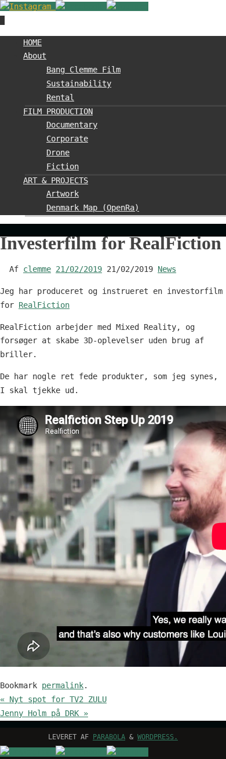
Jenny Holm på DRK (44, 713)
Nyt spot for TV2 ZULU (53, 699)
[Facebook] (81, 6)
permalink (62, 685)
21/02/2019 (79, 269)
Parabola (109, 737)
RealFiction (44, 305)
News (167, 269)
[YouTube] (127, 6)
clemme (37, 269)
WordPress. (157, 737)
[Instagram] (28, 6)
